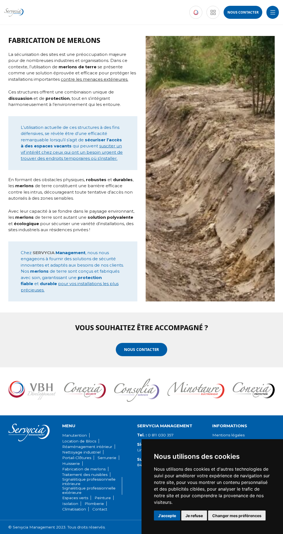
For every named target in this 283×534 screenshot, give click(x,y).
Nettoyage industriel (81, 452)
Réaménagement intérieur (87, 446)
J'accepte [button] (167, 515)
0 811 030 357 (155, 435)
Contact (99, 509)
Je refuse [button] (194, 515)
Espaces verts (75, 498)
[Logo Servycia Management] (13, 12)
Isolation (70, 503)
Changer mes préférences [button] (236, 515)
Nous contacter (243, 12)
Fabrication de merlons (84, 469)
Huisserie (71, 463)
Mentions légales (228, 435)
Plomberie (94, 503)
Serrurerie (107, 457)
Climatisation (74, 509)
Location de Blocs (79, 441)
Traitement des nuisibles (85, 474)
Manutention (74, 435)
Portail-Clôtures (76, 457)
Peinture (103, 498)
